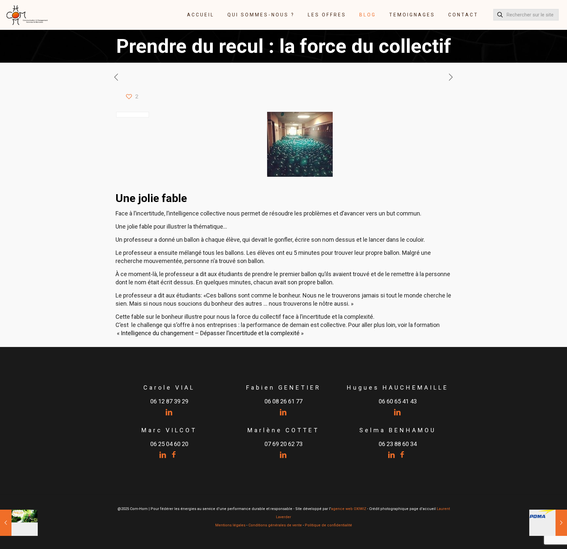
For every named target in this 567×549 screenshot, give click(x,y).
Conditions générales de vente (275, 525)
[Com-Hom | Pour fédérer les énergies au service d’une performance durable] (27, 15)
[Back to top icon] (535, 535)
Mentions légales (230, 525)
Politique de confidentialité (328, 525)
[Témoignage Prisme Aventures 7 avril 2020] (19, 523)
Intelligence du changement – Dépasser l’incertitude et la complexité (211, 333)
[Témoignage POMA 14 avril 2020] (548, 523)
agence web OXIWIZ (348, 509)
